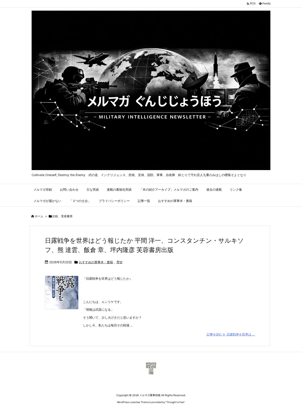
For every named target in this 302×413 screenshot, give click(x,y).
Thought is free (175, 402)
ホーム (39, 216)
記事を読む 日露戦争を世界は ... (231, 334)
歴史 (120, 262)
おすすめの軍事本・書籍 (96, 262)
